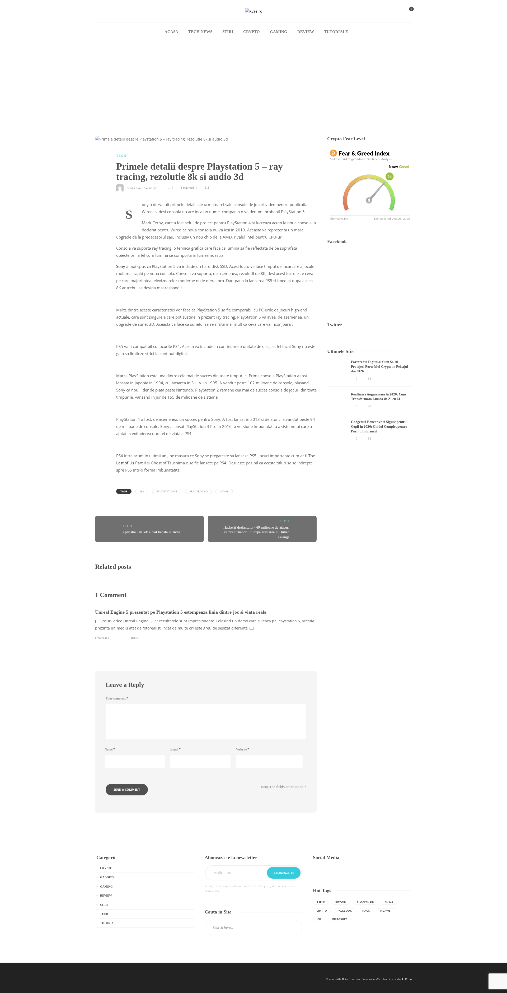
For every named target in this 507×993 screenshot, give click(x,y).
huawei (385, 910)
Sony (120, 266)
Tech (121, 155)
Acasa (171, 32)
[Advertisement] (253, 81)
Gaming (278, 32)
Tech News (200, 32)
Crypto (251, 32)
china (389, 902)
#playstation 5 (166, 491)
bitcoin (340, 902)
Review (305, 32)
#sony (224, 491)
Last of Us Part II (131, 462)
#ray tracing (198, 491)
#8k (141, 491)
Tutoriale (336, 32)
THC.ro (407, 979)
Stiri (227, 32)
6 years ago (102, 637)
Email (175, 749)
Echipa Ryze (134, 187)
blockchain (365, 902)
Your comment (117, 698)
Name (110, 749)
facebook (344, 910)
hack (366, 910)
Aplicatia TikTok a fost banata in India (151, 532)
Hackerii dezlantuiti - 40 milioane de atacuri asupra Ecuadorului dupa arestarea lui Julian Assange (256, 532)
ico (319, 919)
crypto (322, 910)
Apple (321, 902)
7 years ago (150, 187)
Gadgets (107, 877)
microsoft (339, 919)
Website (242, 749)
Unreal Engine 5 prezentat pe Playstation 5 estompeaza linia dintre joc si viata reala (180, 612)
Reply (134, 637)
